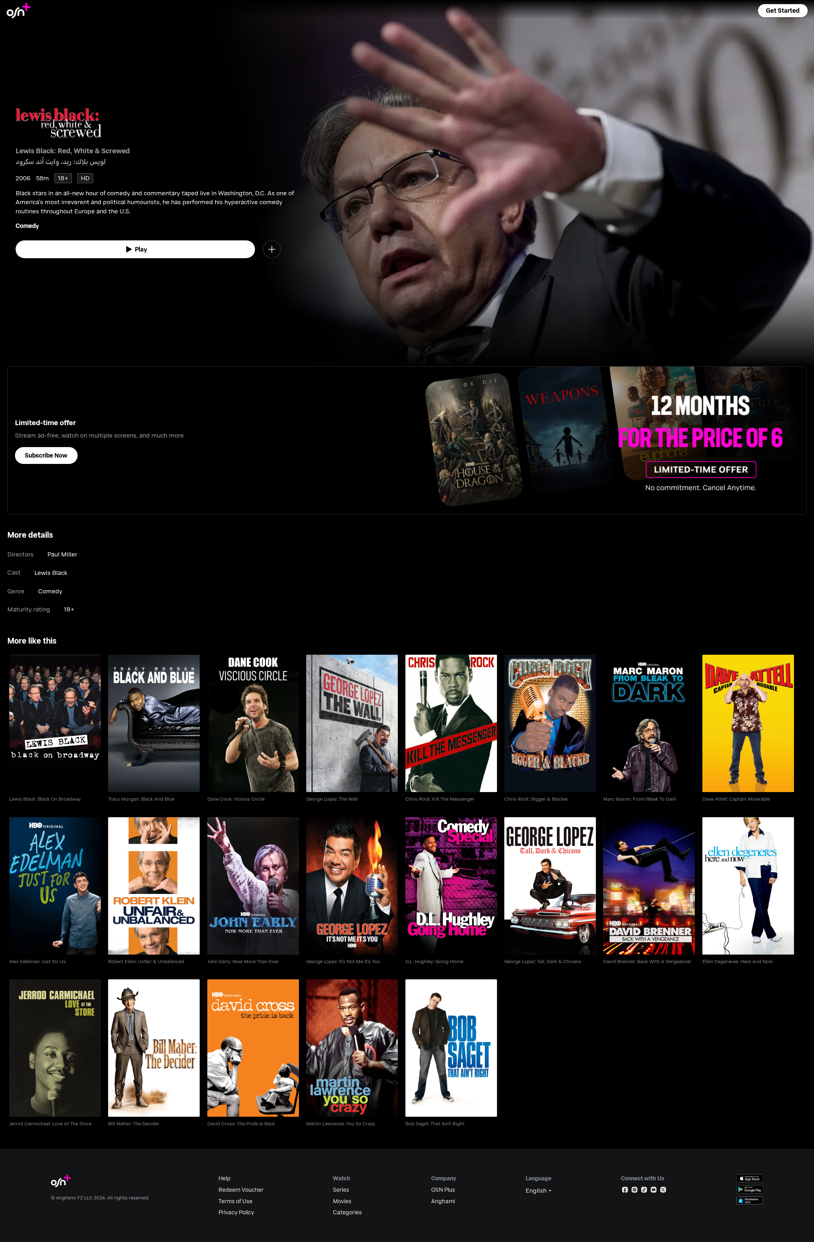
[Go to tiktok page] (644, 1191)
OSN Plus (443, 1190)
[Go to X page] (663, 1191)
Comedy (27, 225)
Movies (342, 1201)
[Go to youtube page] (654, 1191)
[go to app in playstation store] (749, 1200)
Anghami (443, 1201)
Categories (347, 1212)
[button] (783, 10)
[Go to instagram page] (634, 1191)
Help (224, 1178)
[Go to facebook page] (625, 1191)
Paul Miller (62, 554)
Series (341, 1190)
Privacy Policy (236, 1212)
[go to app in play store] (749, 1189)
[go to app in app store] (749, 1178)
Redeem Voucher (241, 1190)
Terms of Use (235, 1201)
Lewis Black (50, 572)
